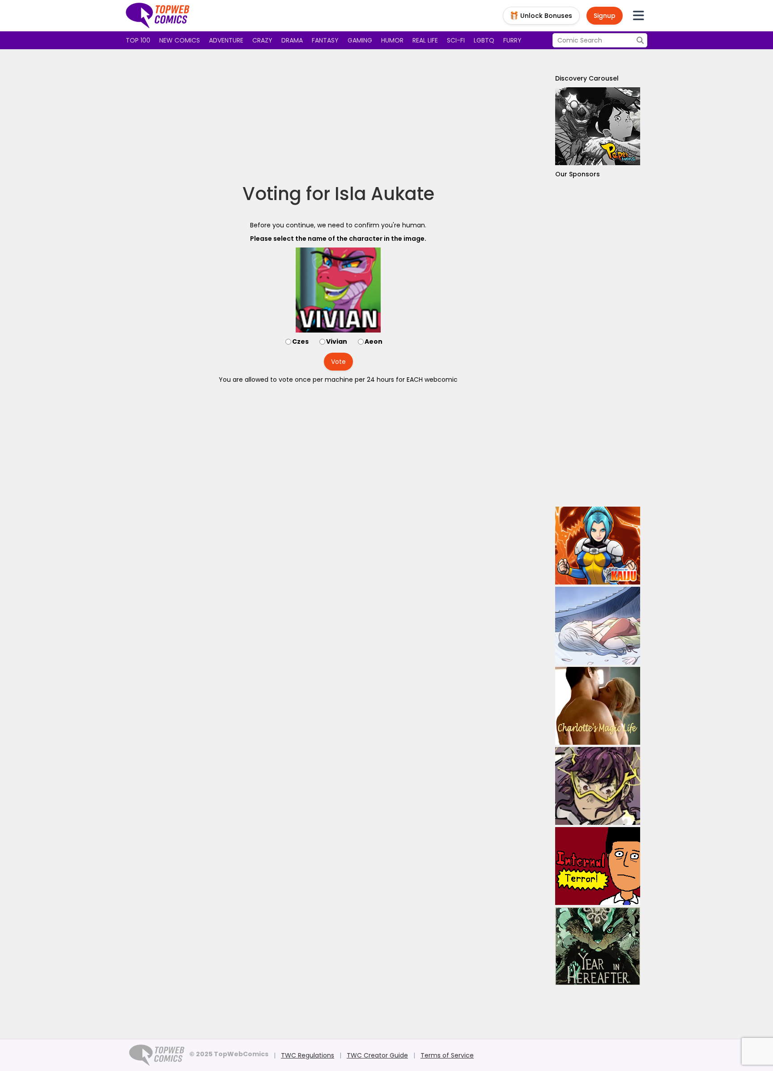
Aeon (373, 341)
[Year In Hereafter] (598, 946)
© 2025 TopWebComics (228, 1054)
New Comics (179, 40)
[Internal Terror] (598, 866)
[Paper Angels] (598, 126)
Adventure (226, 40)
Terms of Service (447, 1055)
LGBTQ (484, 40)
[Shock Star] (598, 786)
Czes (300, 341)
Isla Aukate (384, 193)
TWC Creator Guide (377, 1055)
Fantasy (325, 40)
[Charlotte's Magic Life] (598, 706)
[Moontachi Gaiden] (598, 626)
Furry (512, 40)
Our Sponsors (577, 174)
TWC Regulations (307, 1055)
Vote (338, 361)
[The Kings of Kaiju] (598, 546)
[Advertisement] (338, 116)
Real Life (425, 40)
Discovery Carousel (587, 78)
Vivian (336, 341)
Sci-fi (456, 40)
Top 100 (138, 40)
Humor (392, 40)
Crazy (262, 40)
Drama (292, 40)
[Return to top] (158, 15)
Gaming (360, 40)
